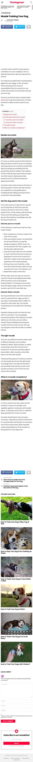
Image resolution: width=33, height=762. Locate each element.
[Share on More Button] (28, 27)
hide (11, 111)
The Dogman (17, 2)
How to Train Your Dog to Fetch (13, 609)
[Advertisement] (16, 48)
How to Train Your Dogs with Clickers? (15, 664)
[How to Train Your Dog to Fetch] (16, 595)
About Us (6, 758)
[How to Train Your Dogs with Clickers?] (16, 652)
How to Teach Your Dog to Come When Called (16, 580)
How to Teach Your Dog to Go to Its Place (14, 638)
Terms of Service (15, 758)
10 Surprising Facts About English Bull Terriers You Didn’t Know (8, 7)
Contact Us (17, 760)
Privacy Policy (25, 758)
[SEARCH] (31, 2)
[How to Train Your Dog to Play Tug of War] (16, 508)
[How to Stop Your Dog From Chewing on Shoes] (16, 538)
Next (32, 7)
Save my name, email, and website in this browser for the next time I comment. (16, 716)
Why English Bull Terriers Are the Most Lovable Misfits (23, 7)
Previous (1, 7)
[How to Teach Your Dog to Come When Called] (16, 567)
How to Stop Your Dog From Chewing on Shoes (16, 552)
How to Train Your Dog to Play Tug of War (15, 523)
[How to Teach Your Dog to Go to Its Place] (16, 624)
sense (3, 100)
